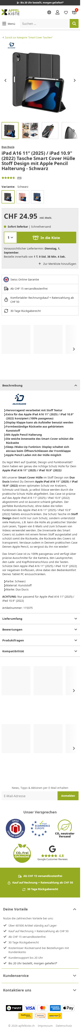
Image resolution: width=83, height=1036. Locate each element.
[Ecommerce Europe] (40, 828)
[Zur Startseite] (10, 12)
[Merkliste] (66, 12)
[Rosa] (23, 197)
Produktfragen (13, 640)
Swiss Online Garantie (24, 279)
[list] (40, 80)
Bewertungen (12, 629)
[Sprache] (49, 12)
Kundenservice (16, 975)
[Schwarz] (8, 197)
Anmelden (68, 796)
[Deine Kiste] (74, 12)
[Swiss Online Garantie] (15, 828)
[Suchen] (74, 23)
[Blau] (37, 197)
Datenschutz (64, 1025)
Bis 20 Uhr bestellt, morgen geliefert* (32, 963)
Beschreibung (12, 385)
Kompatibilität (13, 651)
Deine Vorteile (15, 909)
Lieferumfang (12, 618)
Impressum (45, 1025)
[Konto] (57, 12)
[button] (8, 24)
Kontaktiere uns (17, 990)
